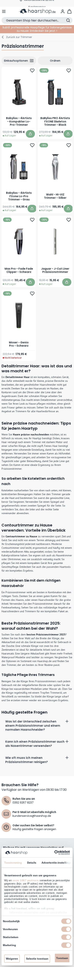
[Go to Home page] (37, 11)
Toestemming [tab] (13, 862)
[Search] (68, 20)
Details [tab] (31, 862)
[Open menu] (4, 11)
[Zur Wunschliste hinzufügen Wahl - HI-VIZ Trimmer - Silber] (69, 145)
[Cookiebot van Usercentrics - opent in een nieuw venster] (53, 852)
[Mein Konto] (62, 11)
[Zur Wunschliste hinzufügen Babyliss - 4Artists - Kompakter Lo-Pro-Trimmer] (32, 70)
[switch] (66, 929)
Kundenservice (37, 3)
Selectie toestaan (37, 958)
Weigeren (12, 958)
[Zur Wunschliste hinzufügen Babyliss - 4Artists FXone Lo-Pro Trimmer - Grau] (32, 145)
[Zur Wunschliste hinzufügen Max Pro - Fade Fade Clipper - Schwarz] (32, 220)
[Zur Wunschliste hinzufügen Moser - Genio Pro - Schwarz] (32, 294)
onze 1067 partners (26, 880)
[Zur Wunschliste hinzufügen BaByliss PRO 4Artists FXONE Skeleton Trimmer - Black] (69, 70)
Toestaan (62, 958)
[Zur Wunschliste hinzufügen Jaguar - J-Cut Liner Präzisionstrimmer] (69, 220)
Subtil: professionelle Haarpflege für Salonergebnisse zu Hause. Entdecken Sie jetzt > (37, 29)
